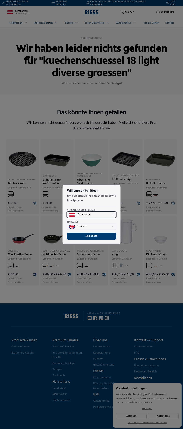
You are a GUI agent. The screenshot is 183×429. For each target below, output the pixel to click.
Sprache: (72, 222)
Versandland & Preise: (81, 210)
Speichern (91, 236)
